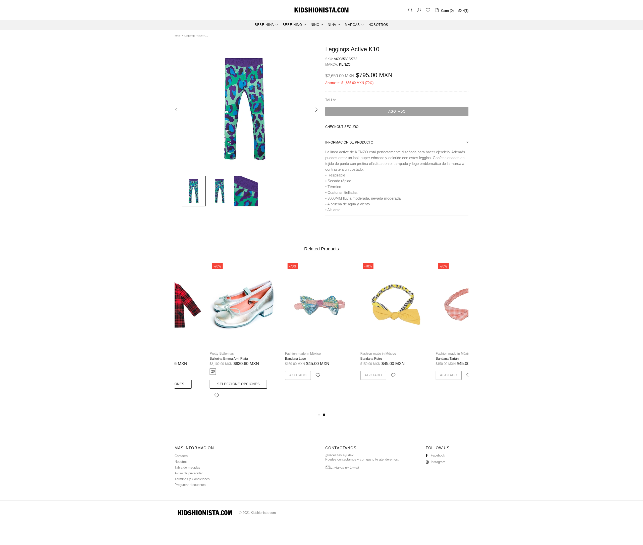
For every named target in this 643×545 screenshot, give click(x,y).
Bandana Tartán (412, 358)
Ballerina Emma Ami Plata (194, 358)
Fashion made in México (268, 353)
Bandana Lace (260, 358)
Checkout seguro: (342, 127)
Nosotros (181, 462)
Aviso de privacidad (189, 473)
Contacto (181, 456)
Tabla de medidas (187, 467)
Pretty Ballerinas (187, 353)
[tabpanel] (359, 326)
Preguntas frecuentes (190, 485)
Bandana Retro (336, 358)
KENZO (344, 64)
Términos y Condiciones (192, 479)
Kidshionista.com (321, 10)
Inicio (178, 35)
